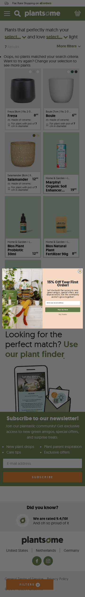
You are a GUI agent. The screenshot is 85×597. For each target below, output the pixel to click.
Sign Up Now (63, 310)
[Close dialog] (80, 271)
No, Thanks (62, 314)
